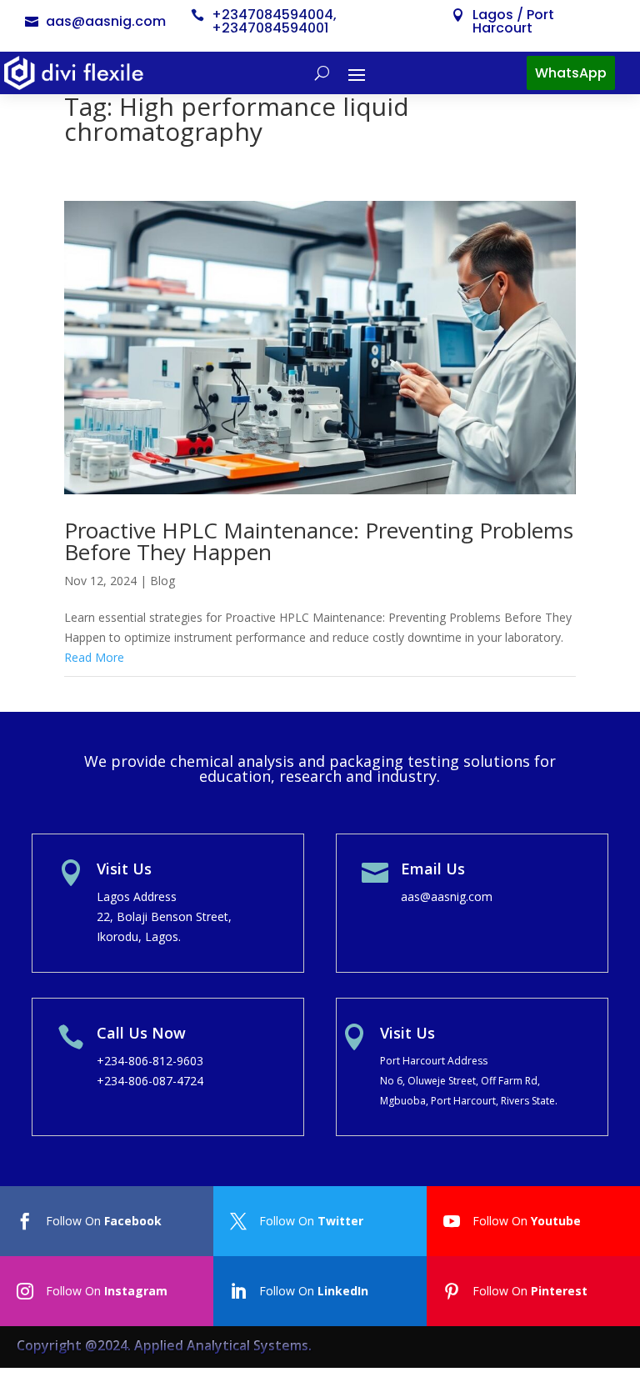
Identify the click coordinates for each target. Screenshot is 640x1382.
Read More (94, 657)
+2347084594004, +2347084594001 (274, 21)
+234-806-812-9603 (150, 1061)
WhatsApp (571, 73)
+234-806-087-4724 (150, 1081)
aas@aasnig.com (106, 21)
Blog (162, 580)
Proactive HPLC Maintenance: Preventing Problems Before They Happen (318, 541)
